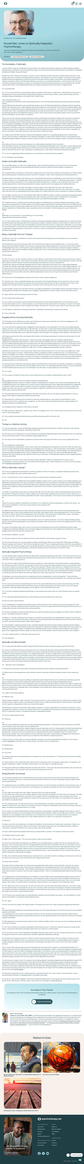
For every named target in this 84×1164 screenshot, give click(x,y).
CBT (40, 435)
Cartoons (54, 1143)
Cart (72, 3)
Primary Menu (80, 3)
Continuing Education (43, 1136)
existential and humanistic (13, 463)
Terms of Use (67, 1161)
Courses (40, 1131)
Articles (54, 1140)
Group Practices (42, 1143)
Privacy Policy (76, 1161)
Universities (41, 1145)
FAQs (53, 1134)
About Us (54, 1126)
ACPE (19, 969)
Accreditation (55, 1131)
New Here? (41, 1126)
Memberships (41, 1129)
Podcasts (54, 1145)
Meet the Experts (56, 1129)
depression (11, 741)
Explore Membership (44, 1001)
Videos (39, 1134)
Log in (76, 3)
